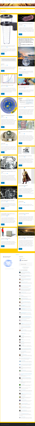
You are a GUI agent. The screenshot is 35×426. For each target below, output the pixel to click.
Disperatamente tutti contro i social (24, 86)
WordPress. (32, 424)
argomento (2, 64)
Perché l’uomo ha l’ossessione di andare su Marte (25, 301)
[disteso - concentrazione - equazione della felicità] (26, 231)
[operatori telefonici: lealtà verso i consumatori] (8, 192)
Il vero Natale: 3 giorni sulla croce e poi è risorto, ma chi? (26, 278)
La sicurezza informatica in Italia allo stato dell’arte (25, 326)
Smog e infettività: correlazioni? (24, 354)
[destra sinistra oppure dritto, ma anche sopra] (26, 150)
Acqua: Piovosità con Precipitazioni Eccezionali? (8, 45)
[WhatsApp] (18, 254)
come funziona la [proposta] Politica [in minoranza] (26, 106)
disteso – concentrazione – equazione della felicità (26, 237)
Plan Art (23, 267)
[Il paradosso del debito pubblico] (8, 232)
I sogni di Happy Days (23, 360)
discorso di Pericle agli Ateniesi (23, 185)
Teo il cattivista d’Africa (23, 396)
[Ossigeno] (26, 52)
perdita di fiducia (21, 201)
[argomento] (8, 59)
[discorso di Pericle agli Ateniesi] (26, 176)
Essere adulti (22, 295)
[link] (5, 2)
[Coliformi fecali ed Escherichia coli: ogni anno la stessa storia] (26, 18)
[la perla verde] (8, 136)
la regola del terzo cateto (23, 333)
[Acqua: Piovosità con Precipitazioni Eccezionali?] (8, 29)
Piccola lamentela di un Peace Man (24, 213)
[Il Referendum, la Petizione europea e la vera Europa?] (8, 105)
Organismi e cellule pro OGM (23, 406)
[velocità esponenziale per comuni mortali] (8, 78)
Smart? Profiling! (22, 335)
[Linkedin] (16, 254)
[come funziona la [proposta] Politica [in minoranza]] (26, 101)
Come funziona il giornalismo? (23, 319)
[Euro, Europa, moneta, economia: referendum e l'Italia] (26, 125)
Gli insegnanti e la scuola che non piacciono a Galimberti (26, 288)
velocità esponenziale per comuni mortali (7, 85)
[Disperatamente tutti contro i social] (26, 81)
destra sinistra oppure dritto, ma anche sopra (25, 155)
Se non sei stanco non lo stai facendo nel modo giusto (26, 377)
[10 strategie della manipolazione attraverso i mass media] (8, 162)
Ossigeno (20, 68)
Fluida (29, 424)
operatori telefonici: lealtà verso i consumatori (7, 200)
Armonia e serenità (23, 384)
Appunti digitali (22, 341)
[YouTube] (17, 254)
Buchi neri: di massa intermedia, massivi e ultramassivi (26, 348)
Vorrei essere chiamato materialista (24, 403)
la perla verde (3, 143)
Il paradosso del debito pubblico (5, 238)
